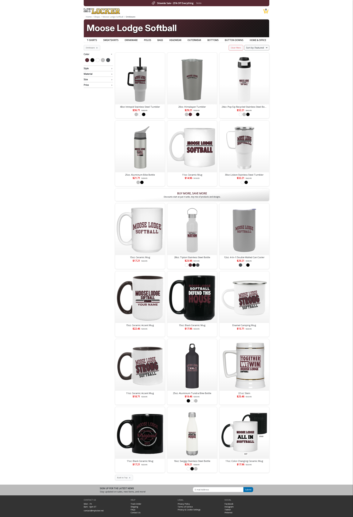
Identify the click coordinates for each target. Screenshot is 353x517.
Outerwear (194, 40)
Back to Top (124, 477)
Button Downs (234, 40)
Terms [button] (198, 3)
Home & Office (258, 40)
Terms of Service (185, 506)
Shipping (134, 506)
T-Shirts (92, 40)
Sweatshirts (110, 40)
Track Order (136, 504)
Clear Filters (236, 47)
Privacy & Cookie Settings (189, 509)
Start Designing (140, 99)
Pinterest (228, 512)
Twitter (227, 509)
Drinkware (131, 40)
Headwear (175, 40)
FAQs (133, 509)
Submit (248, 489)
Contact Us (136, 512)
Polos (147, 40)
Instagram (229, 506)
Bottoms (213, 40)
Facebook (228, 504)
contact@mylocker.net (94, 510)
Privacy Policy (184, 504)
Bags (160, 40)
